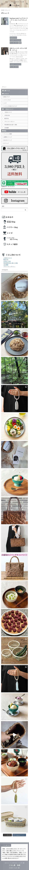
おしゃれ (19, 30)
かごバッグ (6, 143)
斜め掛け (15, 53)
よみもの (6, 94)
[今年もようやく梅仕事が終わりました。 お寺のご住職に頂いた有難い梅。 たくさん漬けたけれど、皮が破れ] (14, 622)
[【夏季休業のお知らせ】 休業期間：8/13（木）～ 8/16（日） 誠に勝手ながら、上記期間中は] (14, 482)
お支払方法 (6, 115)
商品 (5, 131)
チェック (15, 30)
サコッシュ (12, 27)
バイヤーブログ (7, 100)
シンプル (20, 53)
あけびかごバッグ (7, 140)
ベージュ (25, 55)
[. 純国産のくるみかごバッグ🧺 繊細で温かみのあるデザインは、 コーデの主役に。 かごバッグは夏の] (14, 734)
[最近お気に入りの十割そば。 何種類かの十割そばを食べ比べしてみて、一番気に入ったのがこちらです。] (14, 342)
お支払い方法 (7, 261)
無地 (15, 25)
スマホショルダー (19, 27)
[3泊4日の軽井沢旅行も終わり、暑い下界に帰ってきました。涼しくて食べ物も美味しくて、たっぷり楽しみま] (14, 314)
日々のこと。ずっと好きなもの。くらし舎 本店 (15, 862)
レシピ (5, 103)
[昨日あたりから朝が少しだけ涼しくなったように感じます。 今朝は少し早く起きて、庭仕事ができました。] (14, 510)
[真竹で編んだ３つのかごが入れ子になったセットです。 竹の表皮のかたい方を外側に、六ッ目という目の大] (14, 650)
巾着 (12, 53)
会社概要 (6, 127)
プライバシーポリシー (9, 121)
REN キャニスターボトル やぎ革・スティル (18, 49)
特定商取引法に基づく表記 (10, 124)
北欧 (27, 28)
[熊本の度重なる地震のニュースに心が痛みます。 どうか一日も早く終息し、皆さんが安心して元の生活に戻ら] (14, 678)
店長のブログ (6, 97)
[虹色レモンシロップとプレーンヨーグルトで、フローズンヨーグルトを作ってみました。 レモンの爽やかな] (14, 706)
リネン (11, 30)
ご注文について (8, 109)
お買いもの (7, 91)
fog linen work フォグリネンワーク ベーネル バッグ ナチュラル (19, 20)
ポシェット (24, 53)
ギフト (24, 27)
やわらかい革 (23, 52)
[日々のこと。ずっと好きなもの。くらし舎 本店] (14, 5)
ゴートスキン (12, 56)
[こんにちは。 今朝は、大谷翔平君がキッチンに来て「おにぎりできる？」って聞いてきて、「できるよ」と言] (14, 566)
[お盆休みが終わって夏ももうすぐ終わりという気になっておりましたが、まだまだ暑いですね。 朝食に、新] (14, 426)
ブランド (25, 25)
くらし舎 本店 (15, 865)
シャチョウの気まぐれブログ (10, 106)
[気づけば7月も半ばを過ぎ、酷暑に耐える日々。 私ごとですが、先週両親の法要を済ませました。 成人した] (14, 790)
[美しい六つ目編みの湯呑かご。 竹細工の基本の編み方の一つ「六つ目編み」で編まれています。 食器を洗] (14, 818)
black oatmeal (19, 56)
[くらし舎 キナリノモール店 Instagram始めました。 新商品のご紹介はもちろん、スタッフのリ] (14, 454)
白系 (18, 52)
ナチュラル (22, 28)
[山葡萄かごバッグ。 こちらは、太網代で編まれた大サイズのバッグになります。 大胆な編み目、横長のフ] (14, 538)
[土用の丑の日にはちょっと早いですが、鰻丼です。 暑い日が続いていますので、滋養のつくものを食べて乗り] (14, 762)
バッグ (11, 55)
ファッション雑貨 (7, 134)
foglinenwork (20, 25)
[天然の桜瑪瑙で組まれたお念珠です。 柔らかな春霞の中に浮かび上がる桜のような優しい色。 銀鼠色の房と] (14, 398)
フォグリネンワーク (22, 23)
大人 (13, 31)
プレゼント (17, 28)
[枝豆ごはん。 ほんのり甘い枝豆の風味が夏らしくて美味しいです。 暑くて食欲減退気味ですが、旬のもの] (14, 594)
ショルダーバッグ (17, 55)
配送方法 (6, 118)
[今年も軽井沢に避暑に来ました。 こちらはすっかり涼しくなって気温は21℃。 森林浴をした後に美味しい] (14, 370)
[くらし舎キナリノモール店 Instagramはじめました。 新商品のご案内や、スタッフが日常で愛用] (14, 286)
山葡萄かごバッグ (7, 137)
